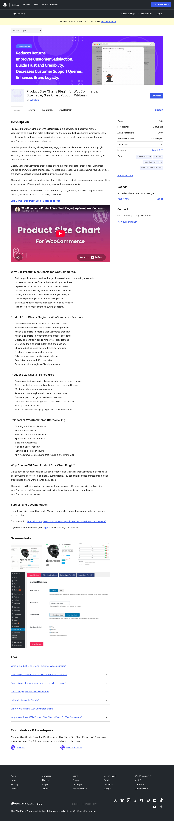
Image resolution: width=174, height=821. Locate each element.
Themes (45, 780)
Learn (75, 776)
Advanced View (125, 175)
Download (156, 96)
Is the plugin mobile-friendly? (25, 700)
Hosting (14, 784)
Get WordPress (161, 5)
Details (17, 110)
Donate (108, 784)
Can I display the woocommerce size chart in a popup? (38, 683)
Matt (138, 780)
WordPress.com (143, 776)
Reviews (31, 110)
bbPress (140, 784)
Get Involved (110, 776)
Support (159, 110)
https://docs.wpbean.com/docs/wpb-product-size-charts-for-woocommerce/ (66, 521)
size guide (148, 162)
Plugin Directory (18, 13)
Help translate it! (108, 21)
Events (107, 780)
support (47, 527)
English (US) (157, 150)
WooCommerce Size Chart (151, 168)
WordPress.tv (80, 788)
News (13, 780)
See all (160, 198)
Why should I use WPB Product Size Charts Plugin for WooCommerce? (46, 717)
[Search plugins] (39, 30)
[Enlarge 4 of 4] (106, 575)
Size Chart (158, 157)
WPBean (34, 99)
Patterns (45, 788)
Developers (78, 784)
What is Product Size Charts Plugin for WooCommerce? (38, 666)
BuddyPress (141, 788)
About (13, 776)
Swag (107, 788)
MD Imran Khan (74, 747)
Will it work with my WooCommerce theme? (32, 708)
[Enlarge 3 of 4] (106, 546)
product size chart (144, 157)
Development (65, 110)
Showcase (46, 776)
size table (158, 162)
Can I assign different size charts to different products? (39, 674)
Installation (47, 110)
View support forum (127, 221)
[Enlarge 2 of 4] (72, 546)
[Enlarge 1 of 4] (38, 546)
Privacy (14, 788)
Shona (39, 804)
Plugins (45, 784)
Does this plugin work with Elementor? (30, 691)
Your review (123, 198)
